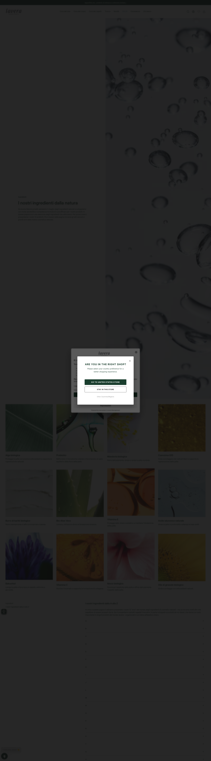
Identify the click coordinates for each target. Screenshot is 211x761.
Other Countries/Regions (105, 396)
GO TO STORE (105, 382)
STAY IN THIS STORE (105, 389)
